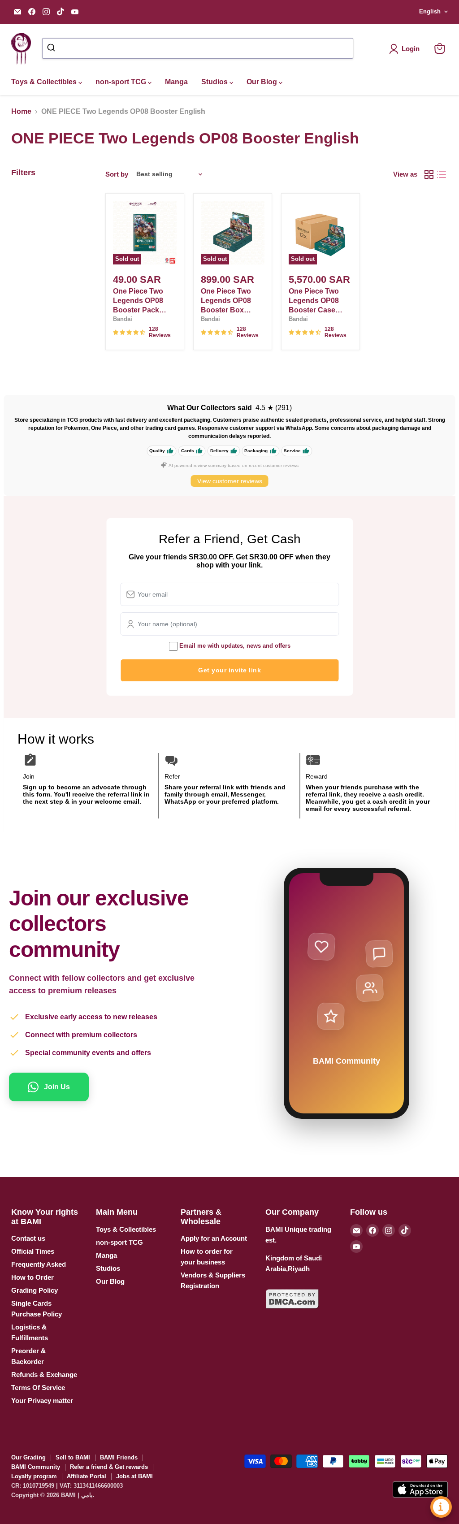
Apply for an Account (214, 1238)
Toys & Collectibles (44, 82)
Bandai (122, 319)
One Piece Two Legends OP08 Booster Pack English (138, 301)
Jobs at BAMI (134, 1476)
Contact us (28, 1238)
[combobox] (197, 48)
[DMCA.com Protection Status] (292, 1314)
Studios (215, 82)
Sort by (116, 174)
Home (21, 111)
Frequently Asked (38, 1264)
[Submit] (52, 48)
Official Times (32, 1251)
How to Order (32, 1277)
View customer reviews (229, 481)
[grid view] (429, 174)
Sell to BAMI (73, 1457)
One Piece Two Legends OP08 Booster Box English (226, 301)
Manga (176, 82)
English (430, 11)
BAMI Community (35, 1466)
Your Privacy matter (42, 1400)
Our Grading (28, 1457)
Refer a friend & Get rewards (109, 1466)
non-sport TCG (121, 82)
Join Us (57, 1087)
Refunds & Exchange (44, 1374)
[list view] (441, 174)
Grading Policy (34, 1290)
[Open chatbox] (441, 1507)
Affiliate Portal (86, 1476)
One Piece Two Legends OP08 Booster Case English (314, 301)
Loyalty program (34, 1476)
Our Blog (263, 82)
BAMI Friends (119, 1457)
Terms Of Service (38, 1387)
